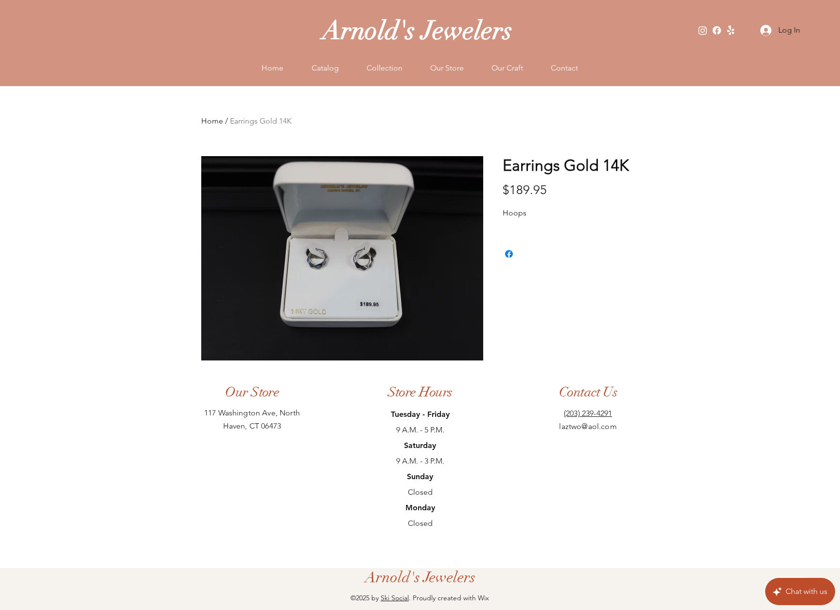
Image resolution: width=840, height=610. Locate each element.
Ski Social (395, 597)
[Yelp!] (730, 30)
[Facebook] (716, 30)
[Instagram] (702, 30)
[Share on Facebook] (509, 254)
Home (212, 121)
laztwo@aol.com (587, 426)
